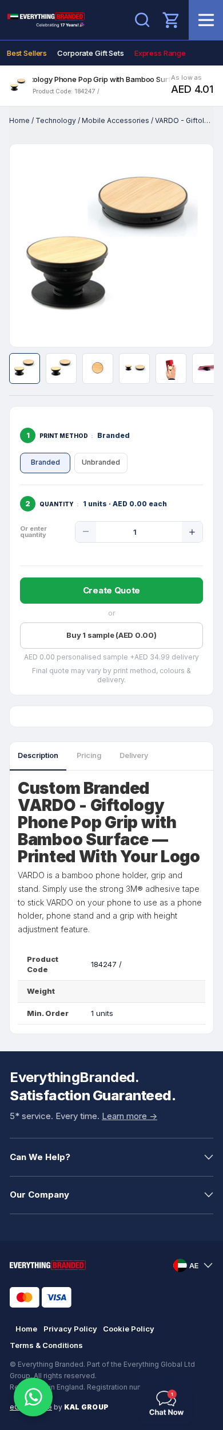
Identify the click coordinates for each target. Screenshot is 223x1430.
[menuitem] (27, 53)
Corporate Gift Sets (90, 53)
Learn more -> (129, 1116)
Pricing (89, 755)
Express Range (160, 53)
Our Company (39, 1194)
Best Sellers (27, 53)
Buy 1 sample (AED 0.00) (111, 635)
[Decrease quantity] (85, 532)
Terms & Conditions (46, 1345)
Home (19, 120)
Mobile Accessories (115, 120)
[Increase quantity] (192, 532)
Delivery (134, 755)
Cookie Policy (128, 1328)
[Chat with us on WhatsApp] (33, 1397)
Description (38, 755)
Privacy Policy (70, 1328)
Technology (55, 120)
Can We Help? (40, 1157)
